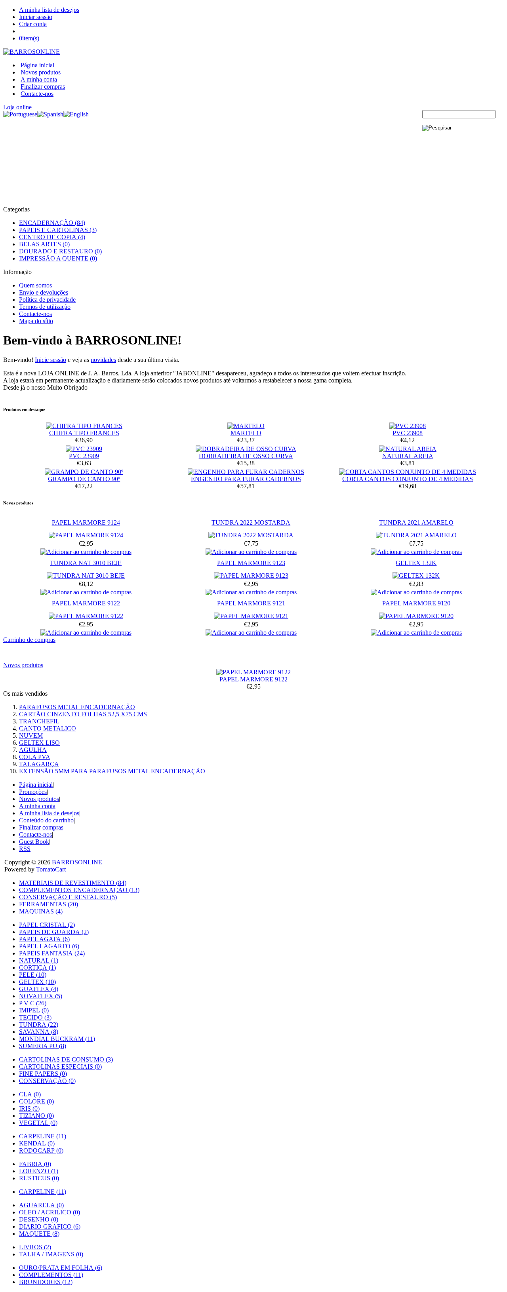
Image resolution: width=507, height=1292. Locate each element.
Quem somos (35, 285)
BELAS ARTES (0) (44, 244)
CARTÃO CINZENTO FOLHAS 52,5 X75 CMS (83, 714)
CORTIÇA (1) (37, 967)
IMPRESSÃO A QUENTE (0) (58, 258)
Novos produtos (41, 72)
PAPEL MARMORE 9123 (251, 562)
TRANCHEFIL (39, 721)
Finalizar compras (43, 86)
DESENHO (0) (38, 1219)
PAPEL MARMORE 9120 (416, 603)
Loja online (17, 107)
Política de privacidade (47, 299)
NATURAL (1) (38, 960)
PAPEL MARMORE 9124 (86, 522)
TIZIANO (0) (36, 1115)
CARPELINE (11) (42, 1136)
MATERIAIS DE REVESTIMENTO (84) (72, 882)
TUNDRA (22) (38, 1024)
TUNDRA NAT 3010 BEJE (86, 562)
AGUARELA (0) (41, 1205)
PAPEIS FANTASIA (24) (52, 953)
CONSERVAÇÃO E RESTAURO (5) (68, 897)
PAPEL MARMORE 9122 (86, 603)
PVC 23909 (84, 456)
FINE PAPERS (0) (43, 1073)
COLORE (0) (36, 1101)
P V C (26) (32, 1003)
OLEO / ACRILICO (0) (49, 1212)
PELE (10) (32, 974)
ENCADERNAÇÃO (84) (52, 222)
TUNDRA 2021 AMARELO (416, 522)
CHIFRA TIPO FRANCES (84, 433)
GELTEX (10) (37, 981)
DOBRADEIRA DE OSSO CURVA (246, 456)
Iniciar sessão (35, 16)
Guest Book (34, 841)
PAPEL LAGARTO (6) (49, 946)
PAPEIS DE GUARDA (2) (54, 932)
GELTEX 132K (416, 562)
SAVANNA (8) (38, 1031)
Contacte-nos (37, 93)
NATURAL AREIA (407, 456)
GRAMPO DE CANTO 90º (84, 479)
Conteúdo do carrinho (46, 820)
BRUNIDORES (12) (45, 1282)
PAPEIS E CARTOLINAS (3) (58, 229)
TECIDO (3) (35, 1017)
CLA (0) (30, 1094)
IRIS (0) (29, 1108)
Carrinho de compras (29, 639)
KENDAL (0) (37, 1143)
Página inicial (37, 65)
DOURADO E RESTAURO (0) (60, 251)
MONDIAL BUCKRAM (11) (57, 1038)
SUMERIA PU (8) (42, 1046)
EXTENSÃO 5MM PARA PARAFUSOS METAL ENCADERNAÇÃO (112, 771)
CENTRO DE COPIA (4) (52, 237)
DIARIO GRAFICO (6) (49, 1226)
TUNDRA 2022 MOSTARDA (251, 522)
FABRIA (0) (35, 1164)
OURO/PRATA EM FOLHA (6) (60, 1267)
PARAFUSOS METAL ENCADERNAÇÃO (77, 707)
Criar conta (33, 24)
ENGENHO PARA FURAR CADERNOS (246, 479)
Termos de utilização (45, 306)
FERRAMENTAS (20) (48, 904)
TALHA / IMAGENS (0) (51, 1254)
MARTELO (246, 433)
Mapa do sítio (36, 321)
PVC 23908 (408, 433)
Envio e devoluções (43, 292)
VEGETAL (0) (38, 1122)
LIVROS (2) (35, 1247)
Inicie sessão (50, 359)
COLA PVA (34, 757)
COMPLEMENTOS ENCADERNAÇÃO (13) (79, 890)
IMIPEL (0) (34, 1010)
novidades (103, 359)
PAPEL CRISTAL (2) (47, 924)
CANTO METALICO (47, 728)
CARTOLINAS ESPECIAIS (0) (60, 1066)
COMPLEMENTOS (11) (51, 1274)
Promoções (33, 791)
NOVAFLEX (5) (40, 996)
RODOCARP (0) (41, 1150)
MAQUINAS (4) (41, 911)
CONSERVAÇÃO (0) (47, 1080)
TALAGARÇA (39, 764)
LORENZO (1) (38, 1171)
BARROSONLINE (77, 862)
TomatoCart (51, 869)
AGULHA (33, 749)
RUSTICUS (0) (39, 1178)
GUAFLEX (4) (38, 989)
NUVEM (31, 735)
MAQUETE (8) (39, 1233)
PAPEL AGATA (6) (44, 939)
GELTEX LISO (39, 742)
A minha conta (39, 79)
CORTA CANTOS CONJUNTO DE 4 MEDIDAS (407, 479)
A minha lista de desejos (49, 9)
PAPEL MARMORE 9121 (251, 603)
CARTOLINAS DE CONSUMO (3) (66, 1059)
